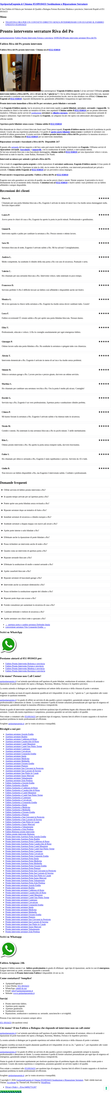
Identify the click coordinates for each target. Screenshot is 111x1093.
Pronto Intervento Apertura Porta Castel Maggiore (26, 846)
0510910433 (30, 716)
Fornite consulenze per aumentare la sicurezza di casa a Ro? (29, 605)
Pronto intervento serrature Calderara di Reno (24, 890)
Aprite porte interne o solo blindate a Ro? (21, 530)
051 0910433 (23, 986)
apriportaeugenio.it (8, 681)
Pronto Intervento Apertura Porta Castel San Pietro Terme (29, 849)
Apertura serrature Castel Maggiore (20, 744)
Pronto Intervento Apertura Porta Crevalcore (24, 853)
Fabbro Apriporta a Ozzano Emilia (20, 812)
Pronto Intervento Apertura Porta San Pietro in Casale (28, 875)
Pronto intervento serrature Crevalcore (21, 902)
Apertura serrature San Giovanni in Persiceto (24, 768)
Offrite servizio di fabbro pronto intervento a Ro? (25, 490)
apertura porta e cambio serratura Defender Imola (27, 624)
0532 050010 (54, 50)
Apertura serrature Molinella (17, 761)
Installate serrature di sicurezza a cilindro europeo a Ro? (27, 517)
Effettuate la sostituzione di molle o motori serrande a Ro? (28, 564)
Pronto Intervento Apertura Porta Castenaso (24, 851)
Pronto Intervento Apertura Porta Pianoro (22, 868)
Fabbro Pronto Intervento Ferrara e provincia (34, 38)
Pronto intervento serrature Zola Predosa (22, 931)
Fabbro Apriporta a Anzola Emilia (19, 783)
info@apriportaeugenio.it (22, 991)
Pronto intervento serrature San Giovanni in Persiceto (28, 919)
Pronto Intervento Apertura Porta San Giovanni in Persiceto (30, 871)
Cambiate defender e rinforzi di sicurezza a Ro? (24, 612)
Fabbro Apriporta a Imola (16, 805)
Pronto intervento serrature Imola (19, 907)
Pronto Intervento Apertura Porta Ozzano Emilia (26, 866)
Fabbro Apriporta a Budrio (16, 785)
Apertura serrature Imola (15, 756)
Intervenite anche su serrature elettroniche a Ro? (24, 585)
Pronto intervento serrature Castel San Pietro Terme (27, 897)
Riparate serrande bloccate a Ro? (18, 557)
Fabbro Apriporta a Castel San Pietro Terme (24, 795)
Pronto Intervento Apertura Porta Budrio (22, 839)
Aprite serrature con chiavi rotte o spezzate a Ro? (25, 618)
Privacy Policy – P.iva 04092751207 (21, 1087)
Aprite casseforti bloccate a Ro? (17, 571)
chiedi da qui (21, 988)
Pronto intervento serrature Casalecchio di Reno (25, 892)
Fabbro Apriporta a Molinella (17, 810)
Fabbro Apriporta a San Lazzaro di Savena (23, 819)
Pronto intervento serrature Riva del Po (80, 38)
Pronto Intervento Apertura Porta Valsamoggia (25, 880)
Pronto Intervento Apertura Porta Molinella (23, 863)
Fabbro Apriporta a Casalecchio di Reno (22, 790)
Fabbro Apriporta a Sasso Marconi (20, 824)
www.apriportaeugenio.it (24, 993)
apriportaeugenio (7, 38)
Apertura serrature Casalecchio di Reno (22, 741)
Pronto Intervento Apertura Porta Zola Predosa (25, 883)
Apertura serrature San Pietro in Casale (22, 773)
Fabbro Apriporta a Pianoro (17, 814)
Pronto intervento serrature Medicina (21, 910)
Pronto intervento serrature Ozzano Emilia (23, 914)
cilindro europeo (60, 113)
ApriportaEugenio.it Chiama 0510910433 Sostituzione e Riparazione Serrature (44, 4)
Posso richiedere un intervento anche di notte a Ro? (26, 544)
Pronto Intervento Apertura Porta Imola (22, 858)
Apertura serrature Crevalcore (18, 751)
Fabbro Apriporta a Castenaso (18, 797)
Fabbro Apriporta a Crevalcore (18, 800)
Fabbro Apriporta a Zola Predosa (19, 829)
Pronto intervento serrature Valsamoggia (22, 929)
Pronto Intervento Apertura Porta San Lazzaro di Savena (29, 873)
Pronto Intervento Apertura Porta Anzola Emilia (25, 836)
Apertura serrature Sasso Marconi (19, 775)
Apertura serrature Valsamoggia (18, 778)
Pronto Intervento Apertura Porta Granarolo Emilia (27, 856)
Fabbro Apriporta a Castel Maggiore (20, 793)
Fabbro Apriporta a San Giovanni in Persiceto (24, 817)
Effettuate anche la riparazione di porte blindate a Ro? (27, 537)
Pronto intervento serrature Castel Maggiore (24, 895)
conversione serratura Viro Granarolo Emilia (25, 627)
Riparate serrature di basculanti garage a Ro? (23, 578)
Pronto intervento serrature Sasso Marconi (23, 927)
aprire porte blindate (60, 132)
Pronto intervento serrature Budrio (20, 888)
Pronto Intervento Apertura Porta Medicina (23, 861)
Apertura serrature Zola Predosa (19, 780)
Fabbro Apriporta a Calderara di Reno (21, 788)
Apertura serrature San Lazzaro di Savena (23, 771)
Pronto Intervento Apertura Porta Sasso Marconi (25, 878)
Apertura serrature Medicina (17, 758)
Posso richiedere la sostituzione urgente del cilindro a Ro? (28, 591)
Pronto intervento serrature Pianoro (20, 917)
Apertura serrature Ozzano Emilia (19, 763)
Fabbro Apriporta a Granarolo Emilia (21, 802)
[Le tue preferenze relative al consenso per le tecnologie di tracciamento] (106, 1088)
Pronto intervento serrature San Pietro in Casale (25, 924)
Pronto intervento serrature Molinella (21, 912)
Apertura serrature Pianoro (16, 766)
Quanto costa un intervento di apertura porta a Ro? (25, 551)
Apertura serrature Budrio (16, 736)
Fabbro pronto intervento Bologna (20, 834)
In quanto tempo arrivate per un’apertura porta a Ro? (26, 497)
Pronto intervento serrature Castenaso (21, 900)
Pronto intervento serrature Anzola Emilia (23, 885)
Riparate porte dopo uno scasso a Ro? (20, 598)
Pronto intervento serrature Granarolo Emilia (24, 905)
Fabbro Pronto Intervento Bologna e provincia (25, 663)
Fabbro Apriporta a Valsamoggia (19, 827)
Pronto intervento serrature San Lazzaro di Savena (26, 922)
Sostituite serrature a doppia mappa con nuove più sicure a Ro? (30, 524)
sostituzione (36, 113)
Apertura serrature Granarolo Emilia (20, 754)
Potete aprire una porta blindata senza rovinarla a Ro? (26, 503)
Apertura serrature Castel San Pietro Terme (23, 746)
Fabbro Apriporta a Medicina (17, 807)
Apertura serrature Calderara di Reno (21, 739)
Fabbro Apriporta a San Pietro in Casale (22, 822)
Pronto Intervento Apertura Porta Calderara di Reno (27, 841)
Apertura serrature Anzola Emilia (19, 734)
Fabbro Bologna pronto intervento (20, 832)
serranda (15, 147)
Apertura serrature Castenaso (17, 749)
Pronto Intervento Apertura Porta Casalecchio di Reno (28, 844)
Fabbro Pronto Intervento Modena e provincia (25, 668)
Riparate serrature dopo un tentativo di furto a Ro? (25, 510)
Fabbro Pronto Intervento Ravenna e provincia (25, 671)
